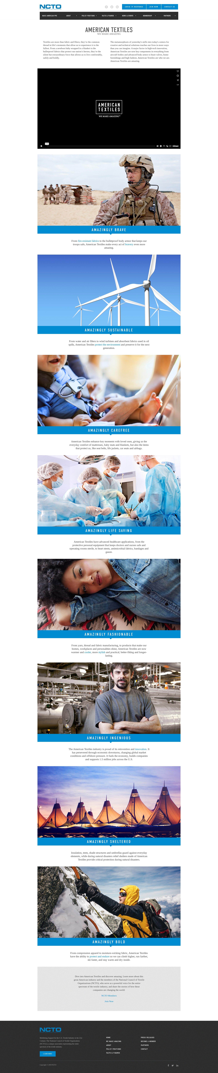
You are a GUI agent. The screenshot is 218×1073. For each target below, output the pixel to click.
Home (108, 1038)
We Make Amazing (113, 1041)
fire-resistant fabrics (88, 241)
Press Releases (147, 1038)
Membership (147, 16)
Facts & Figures (108, 16)
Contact (144, 1049)
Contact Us (169, 7)
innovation (140, 749)
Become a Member (148, 1041)
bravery (129, 244)
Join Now (153, 7)
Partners (167, 16)
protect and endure (99, 956)
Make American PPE (49, 16)
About (68, 16)
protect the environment (107, 344)
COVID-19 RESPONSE (134, 7)
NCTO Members (109, 995)
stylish (101, 652)
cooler (87, 652)
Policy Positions (88, 16)
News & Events (127, 16)
